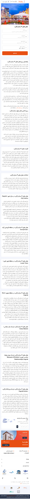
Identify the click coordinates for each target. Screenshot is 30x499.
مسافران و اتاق (22, 46)
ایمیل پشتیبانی (9, 451)
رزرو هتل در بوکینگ (21, 5)
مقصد (24, 30)
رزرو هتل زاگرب (14, 5)
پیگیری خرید (4, 1)
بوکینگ (27, 5)
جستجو (15, 53)
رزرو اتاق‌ (6, 445)
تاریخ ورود (23, 35)
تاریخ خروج (23, 41)
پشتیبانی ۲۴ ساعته (23, 451)
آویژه (21, 483)
